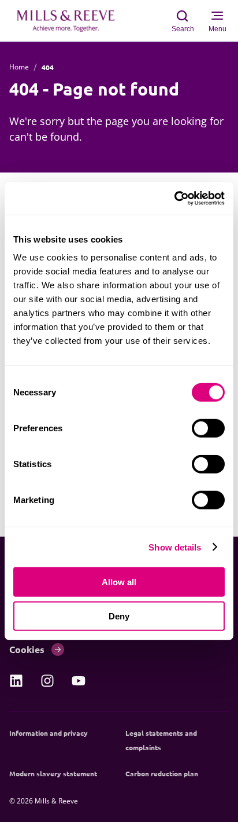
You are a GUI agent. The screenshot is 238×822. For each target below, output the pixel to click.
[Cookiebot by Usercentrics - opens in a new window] (174, 198)
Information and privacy (48, 732)
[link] (16, 681)
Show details (174, 547)
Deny (119, 616)
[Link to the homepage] (71, 21)
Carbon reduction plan (161, 773)
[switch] (208, 428)
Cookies (26, 649)
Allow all (119, 582)
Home (19, 67)
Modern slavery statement (53, 773)
